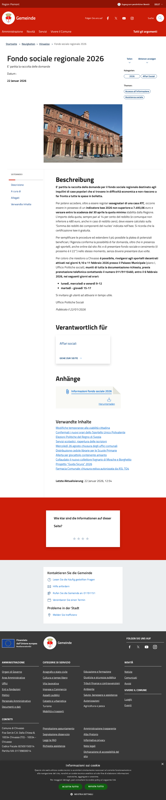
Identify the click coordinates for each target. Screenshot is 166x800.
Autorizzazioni (91, 701)
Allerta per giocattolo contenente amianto (81, 455)
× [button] (162, 764)
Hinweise (44, 44)
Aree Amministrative (13, 678)
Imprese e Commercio (54, 689)
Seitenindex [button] (17, 174)
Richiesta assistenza (54, 746)
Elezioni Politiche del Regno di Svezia (78, 437)
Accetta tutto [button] (70, 786)
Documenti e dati (11, 707)
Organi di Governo (12, 672)
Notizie (128, 672)
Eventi (128, 705)
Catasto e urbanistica (54, 701)
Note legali (89, 746)
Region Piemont (10, 4)
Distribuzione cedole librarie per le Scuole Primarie (86, 450)
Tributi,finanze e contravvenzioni (102, 683)
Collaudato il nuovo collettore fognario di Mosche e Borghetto (93, 459)
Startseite (11, 44)
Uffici (5, 683)
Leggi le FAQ (49, 740)
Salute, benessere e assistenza (100, 695)
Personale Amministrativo (16, 701)
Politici (5, 695)
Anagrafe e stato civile (55, 672)
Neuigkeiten (28, 44)
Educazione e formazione (97, 672)
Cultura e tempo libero (55, 678)
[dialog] (83, 780)
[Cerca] (160, 18)
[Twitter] (114, 18)
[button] (83, 794)
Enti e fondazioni (11, 689)
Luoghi (128, 699)
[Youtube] (122, 18)
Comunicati (130, 678)
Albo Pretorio (91, 734)
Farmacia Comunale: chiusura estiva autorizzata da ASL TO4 (92, 468)
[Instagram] (131, 18)
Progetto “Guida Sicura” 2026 (74, 464)
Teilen (129, 59)
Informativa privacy (94, 740)
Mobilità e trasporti (53, 711)
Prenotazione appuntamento (58, 728)
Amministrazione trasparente (100, 728)
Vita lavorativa (51, 683)
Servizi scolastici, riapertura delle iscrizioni (81, 441)
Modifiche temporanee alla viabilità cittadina (83, 428)
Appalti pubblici (51, 695)
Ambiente (89, 689)
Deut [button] (157, 4)
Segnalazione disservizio (56, 734)
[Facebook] (106, 18)
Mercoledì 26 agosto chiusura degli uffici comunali (86, 446)
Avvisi (127, 683)
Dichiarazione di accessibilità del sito (101, 754)
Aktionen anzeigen (147, 59)
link (114, 779)
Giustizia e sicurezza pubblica (100, 677)
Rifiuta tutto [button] (96, 786)
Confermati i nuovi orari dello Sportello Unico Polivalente (90, 432)
